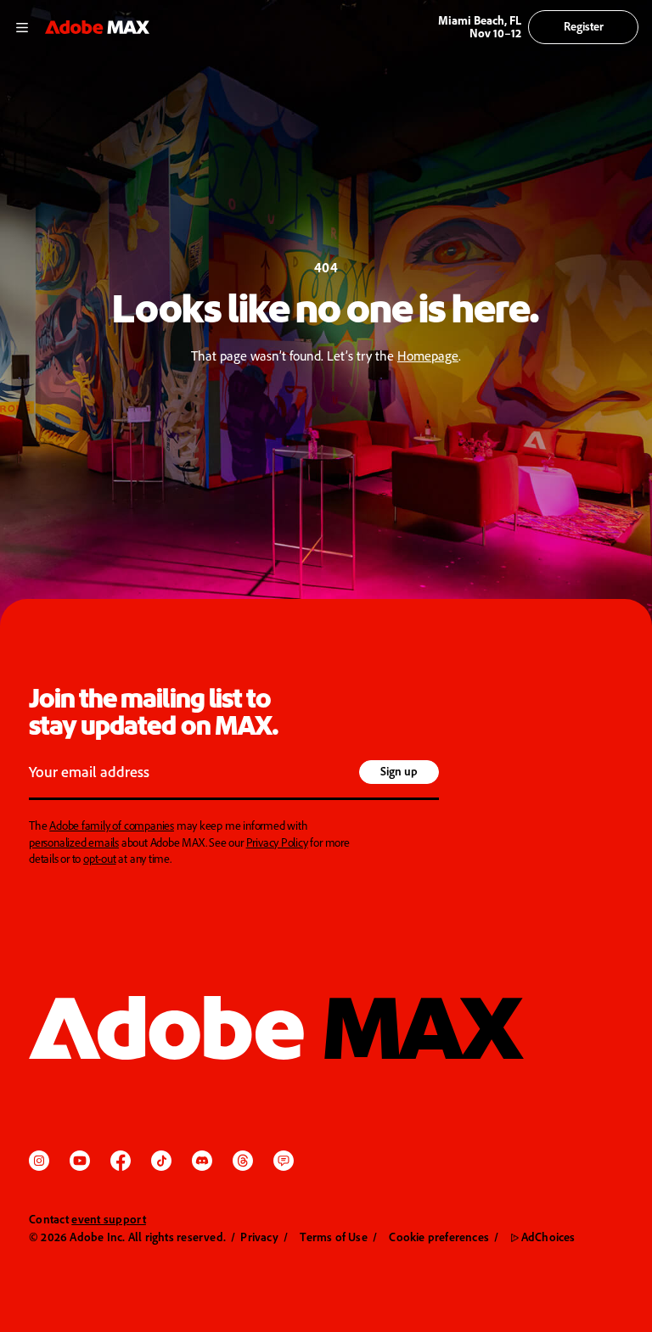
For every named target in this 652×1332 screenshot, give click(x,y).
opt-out (99, 858)
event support (108, 1219)
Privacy (259, 1236)
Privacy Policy (277, 842)
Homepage (427, 355)
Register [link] (584, 26)
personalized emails (74, 842)
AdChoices (543, 1236)
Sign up (399, 771)
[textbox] (191, 773)
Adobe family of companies (111, 825)
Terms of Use (334, 1236)
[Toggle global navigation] (22, 26)
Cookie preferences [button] (439, 1236)
